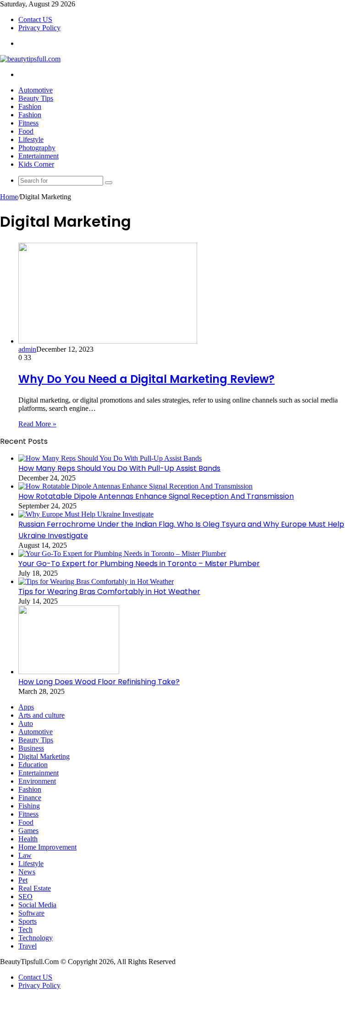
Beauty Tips (35, 98)
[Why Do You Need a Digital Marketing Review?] (107, 341)
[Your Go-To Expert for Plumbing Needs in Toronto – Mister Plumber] (122, 553)
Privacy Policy (39, 28)
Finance (29, 797)
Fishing (29, 806)
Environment (37, 781)
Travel (27, 946)
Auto (25, 723)
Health (28, 839)
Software (31, 913)
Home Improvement (47, 847)
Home (9, 197)
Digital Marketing (44, 756)
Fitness (28, 123)
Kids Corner (36, 164)
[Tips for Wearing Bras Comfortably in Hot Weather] (96, 581)
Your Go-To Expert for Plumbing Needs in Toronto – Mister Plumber (139, 563)
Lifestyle (31, 139)
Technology (35, 938)
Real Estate (34, 888)
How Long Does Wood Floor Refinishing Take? (99, 681)
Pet (23, 880)
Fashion (29, 106)
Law (25, 855)
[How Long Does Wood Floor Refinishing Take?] (68, 672)
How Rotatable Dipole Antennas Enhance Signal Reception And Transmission (156, 496)
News (26, 872)
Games (28, 830)
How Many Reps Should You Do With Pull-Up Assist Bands (119, 468)
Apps (26, 707)
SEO (25, 896)
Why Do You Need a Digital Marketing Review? (146, 379)
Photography (36, 148)
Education (33, 765)
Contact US (35, 19)
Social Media (37, 905)
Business (31, 748)
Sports (27, 921)
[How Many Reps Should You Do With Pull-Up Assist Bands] (110, 458)
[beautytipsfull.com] (30, 59)
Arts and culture (41, 715)
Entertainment (38, 156)
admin (27, 349)
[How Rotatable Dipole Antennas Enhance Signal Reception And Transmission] (135, 486)
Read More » (37, 424)
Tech (25, 929)
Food (25, 131)
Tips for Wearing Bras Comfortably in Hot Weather (109, 591)
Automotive (35, 90)
